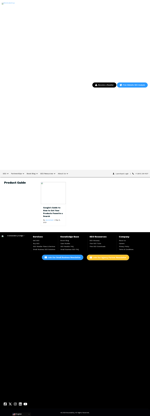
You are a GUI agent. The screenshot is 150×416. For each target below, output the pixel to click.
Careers (122, 243)
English (18, 414)
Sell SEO (36, 240)
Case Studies (65, 243)
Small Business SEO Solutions (44, 249)
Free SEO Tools (95, 243)
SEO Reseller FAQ (67, 246)
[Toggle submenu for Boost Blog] (37, 173)
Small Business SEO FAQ (70, 249)
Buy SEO (36, 243)
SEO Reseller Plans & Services (44, 246)
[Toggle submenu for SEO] (7, 173)
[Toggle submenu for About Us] (67, 173)
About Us (122, 240)
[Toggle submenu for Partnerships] (23, 173)
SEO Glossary (94, 240)
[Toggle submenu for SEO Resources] (54, 173)
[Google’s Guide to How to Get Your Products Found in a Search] (53, 193)
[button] (5, 404)
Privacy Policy (124, 246)
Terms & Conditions (126, 249)
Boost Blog (64, 240)
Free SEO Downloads (97, 246)
